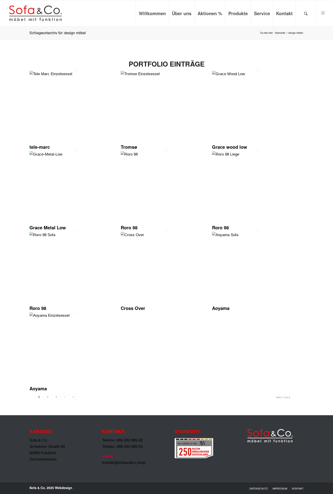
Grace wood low (229, 147)
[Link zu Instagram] (323, 13)
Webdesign (63, 487)
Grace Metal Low (47, 227)
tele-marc (39, 147)
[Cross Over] (166, 235)
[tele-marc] (75, 74)
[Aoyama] (257, 235)
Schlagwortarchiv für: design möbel (57, 32)
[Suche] (306, 13)
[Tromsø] (166, 74)
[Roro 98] (166, 154)
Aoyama (220, 308)
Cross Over (133, 308)
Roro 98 (129, 227)
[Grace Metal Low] (75, 154)
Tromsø (129, 147)
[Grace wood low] (257, 74)
